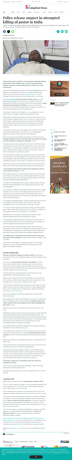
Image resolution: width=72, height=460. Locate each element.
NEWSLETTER (60, 1)
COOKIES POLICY (58, 452)
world (19, 428)
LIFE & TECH (36, 12)
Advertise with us (24, 441)
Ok (36, 456)
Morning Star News (8, 35)
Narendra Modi (17, 424)
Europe (13, 12)
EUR (33, 1)
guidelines (66, 433)
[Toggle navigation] (4, 12)
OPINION (30, 12)
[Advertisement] (59, 119)
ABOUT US (13, 1)
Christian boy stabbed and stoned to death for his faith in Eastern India (62, 104)
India (26, 83)
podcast (61, 12)
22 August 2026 (6, 1)
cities (18, 12)
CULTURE (44, 12)
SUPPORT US (19, 1)
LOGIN (65, 1)
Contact (17, 441)
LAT (39, 1)
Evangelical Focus (13, 428)
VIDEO (55, 12)
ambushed (12, 99)
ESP (36, 1)
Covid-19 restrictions (16, 291)
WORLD (23, 12)
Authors (31, 441)
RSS (35, 441)
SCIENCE (50, 12)
